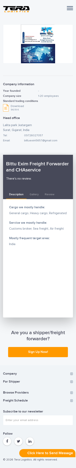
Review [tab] (49, 194)
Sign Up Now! (38, 352)
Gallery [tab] (34, 194)
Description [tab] (16, 194)
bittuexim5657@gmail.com (40, 140)
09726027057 (33, 135)
